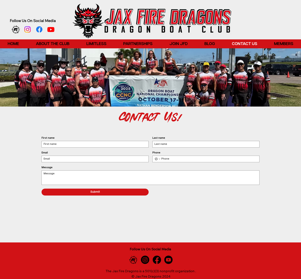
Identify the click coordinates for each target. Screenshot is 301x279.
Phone (156, 152)
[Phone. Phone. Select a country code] (157, 159)
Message (47, 167)
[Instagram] (27, 29)
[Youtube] (51, 29)
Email (45, 152)
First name (48, 138)
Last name (158, 138)
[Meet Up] (133, 260)
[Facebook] (39, 29)
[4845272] (16, 29)
